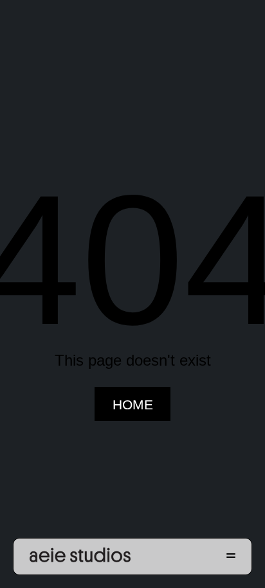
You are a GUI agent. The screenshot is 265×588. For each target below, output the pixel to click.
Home (133, 404)
